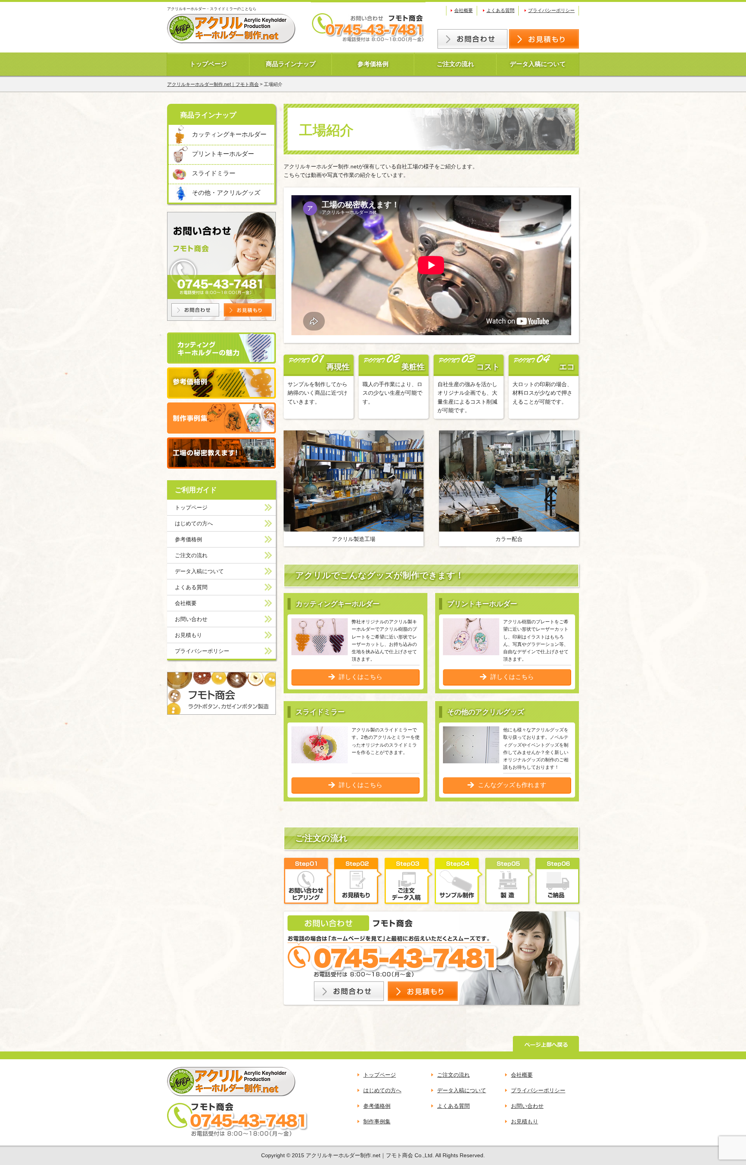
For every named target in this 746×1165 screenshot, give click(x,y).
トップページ (208, 64)
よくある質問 (500, 10)
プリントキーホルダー (223, 153)
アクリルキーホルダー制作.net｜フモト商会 (213, 84)
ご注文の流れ (455, 64)
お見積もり (188, 635)
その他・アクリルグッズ (226, 192)
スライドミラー (213, 173)
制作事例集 (376, 1121)
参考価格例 (373, 64)
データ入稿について (538, 64)
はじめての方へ (194, 523)
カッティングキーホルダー (229, 134)
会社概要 (463, 10)
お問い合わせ (191, 619)
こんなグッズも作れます (512, 785)
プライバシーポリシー (551, 10)
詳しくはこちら (360, 676)
